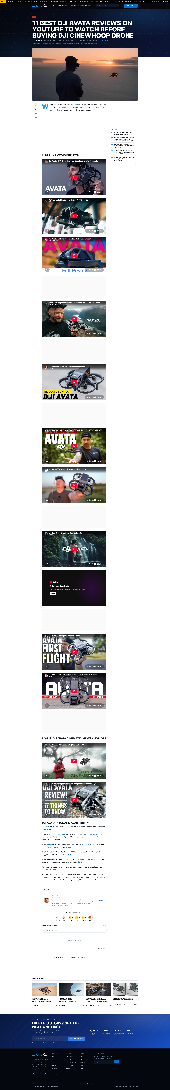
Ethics (81, 1065)
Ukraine (70, 5)
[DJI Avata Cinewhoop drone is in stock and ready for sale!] (125, 989)
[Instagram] (45, 1073)
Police (64, 5)
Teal (53, 1071)
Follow (100, 900)
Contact (82, 1059)
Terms (125, 1086)
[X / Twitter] (33, 1073)
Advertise (82, 1062)
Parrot (54, 1065)
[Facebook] (37, 1073)
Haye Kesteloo (56, 895)
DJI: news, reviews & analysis (76, 957)
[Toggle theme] (121, 5)
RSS (137, 1086)
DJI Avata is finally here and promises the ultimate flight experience (41, 1000)
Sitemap (131, 1086)
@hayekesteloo (63, 905)
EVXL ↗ (82, 1068)
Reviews (81, 5)
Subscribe (130, 5)
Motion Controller (54, 847)
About (81, 1056)
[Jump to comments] (36, 118)
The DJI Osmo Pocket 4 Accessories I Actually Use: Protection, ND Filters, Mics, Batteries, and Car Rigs (124, 139)
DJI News (68, 1059)
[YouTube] (41, 1073)
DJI (57, 5)
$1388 (68, 847)
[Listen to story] (36, 113)
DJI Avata (74, 105)
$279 (80, 862)
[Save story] (36, 105)
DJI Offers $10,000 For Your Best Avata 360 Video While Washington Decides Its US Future (124, 152)
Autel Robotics (56, 1059)
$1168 (73, 852)
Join (116, 1061)
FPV (75, 5)
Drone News (69, 1056)
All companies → (56, 1074)
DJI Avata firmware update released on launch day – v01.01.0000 (67, 1000)
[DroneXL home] (39, 6)
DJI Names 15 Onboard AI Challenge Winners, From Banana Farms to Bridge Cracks (124, 159)
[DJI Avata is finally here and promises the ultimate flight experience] (44, 989)
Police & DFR (69, 1065)
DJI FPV (100, 852)
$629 (55, 837)
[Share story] (36, 109)
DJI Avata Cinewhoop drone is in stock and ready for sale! (123, 999)
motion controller (93, 834)
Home (53, 5)
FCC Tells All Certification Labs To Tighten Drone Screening (123, 133)
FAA (59, 5)
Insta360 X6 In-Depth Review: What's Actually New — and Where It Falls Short (124, 145)
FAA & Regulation (71, 1062)
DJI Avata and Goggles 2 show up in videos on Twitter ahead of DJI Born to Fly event (96, 1000)
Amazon (54, 1068)
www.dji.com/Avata (52, 870)
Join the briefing (76, 1038)
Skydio (54, 1062)
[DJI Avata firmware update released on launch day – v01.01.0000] (71, 989)
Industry (88, 5)
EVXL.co (53, 903)
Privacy (118, 1086)
